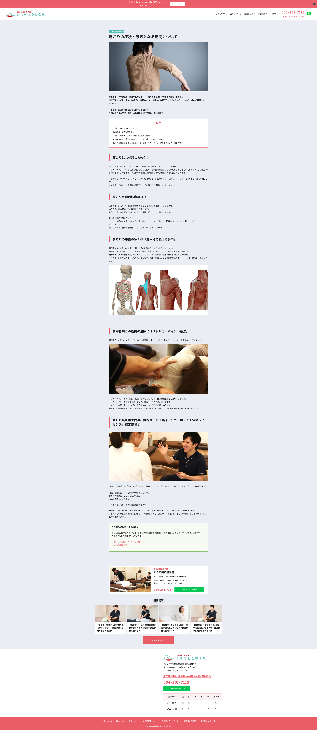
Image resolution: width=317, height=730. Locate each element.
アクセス (274, 13)
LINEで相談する (120, 545)
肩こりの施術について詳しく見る (128, 541)
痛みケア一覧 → (177, 3)
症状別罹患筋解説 (117, 31)
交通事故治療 (206, 721)
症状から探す (249, 13)
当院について (221, 13)
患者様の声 (262, 13)
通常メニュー (120, 721)
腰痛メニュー (134, 721)
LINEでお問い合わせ (189, 589)
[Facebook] (214, 721)
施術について (235, 13)
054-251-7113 (176, 682)
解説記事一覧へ (158, 640)
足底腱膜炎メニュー (151, 721)
